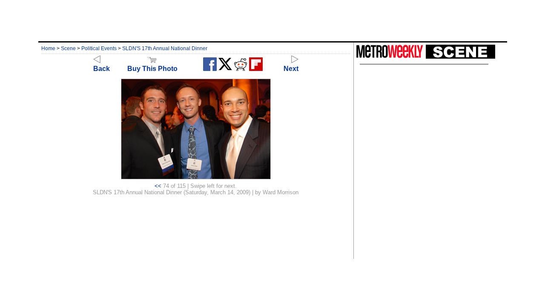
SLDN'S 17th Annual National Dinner (164, 48)
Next (291, 68)
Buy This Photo (152, 68)
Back (101, 68)
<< (158, 186)
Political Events (99, 48)
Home (48, 48)
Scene (68, 48)
